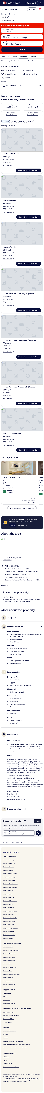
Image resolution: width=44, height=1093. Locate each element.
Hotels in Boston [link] (8, 914)
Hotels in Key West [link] (9, 921)
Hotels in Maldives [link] (9, 957)
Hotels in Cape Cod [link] (9, 984)
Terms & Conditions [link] (9, 1031)
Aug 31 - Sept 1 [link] (33, 107)
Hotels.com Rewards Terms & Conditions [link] (16, 1048)
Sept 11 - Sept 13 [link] (32, 115)
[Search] (38, 833)
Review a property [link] (9, 1003)
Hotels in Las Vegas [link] (9, 860)
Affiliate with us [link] (8, 1012)
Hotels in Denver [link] (8, 897)
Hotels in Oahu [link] (8, 981)
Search (22, 49)
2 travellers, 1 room (13, 44)
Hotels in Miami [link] (8, 890)
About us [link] (6, 1056)
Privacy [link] (5, 1034)
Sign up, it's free (23, 525)
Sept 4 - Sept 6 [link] (11, 115)
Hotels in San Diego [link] (9, 877)
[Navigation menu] (40, 3)
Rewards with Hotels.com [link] (11, 1067)
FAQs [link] (5, 996)
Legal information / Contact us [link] (13, 1041)
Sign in (13, 525)
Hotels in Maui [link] (7, 971)
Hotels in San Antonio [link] (10, 911)
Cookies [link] (5, 1038)
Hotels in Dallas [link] (8, 938)
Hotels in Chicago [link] (8, 867)
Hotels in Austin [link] (8, 904)
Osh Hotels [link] (10, 842)
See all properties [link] (11, 9)
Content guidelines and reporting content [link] (16, 1044)
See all (3, 81)
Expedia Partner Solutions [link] (11, 1015)
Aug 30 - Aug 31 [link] (11, 107)
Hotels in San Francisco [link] (10, 884)
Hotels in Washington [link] (10, 901)
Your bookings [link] (7, 993)
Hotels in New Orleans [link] (10, 873)
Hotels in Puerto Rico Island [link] (11, 974)
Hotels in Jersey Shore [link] (10, 967)
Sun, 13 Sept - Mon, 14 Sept (16, 37)
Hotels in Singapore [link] (9, 954)
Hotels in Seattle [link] (8, 931)
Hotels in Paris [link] (7, 894)
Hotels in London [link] (8, 924)
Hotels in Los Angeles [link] (10, 887)
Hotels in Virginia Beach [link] (10, 928)
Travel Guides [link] (7, 1063)
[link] (40, 9)
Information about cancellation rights (16, 601)
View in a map (7, 560)
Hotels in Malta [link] (8, 964)
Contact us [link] (6, 1000)
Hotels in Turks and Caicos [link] (11, 950)
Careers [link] (5, 1060)
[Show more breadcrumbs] (3, 842)
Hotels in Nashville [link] (9, 880)
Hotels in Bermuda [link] (9, 960)
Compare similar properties (23, 508)
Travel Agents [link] (7, 1022)
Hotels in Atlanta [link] (8, 907)
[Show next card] (40, 482)
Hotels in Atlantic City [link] (10, 918)
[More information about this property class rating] (8, 17)
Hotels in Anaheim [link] (9, 935)
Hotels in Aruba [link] (8, 947)
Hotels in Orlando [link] (8, 870)
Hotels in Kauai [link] (8, 977)
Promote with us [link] (8, 1019)
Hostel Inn (10, 31)
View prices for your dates (28, 170)
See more (4, 586)
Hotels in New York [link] (9, 863)
